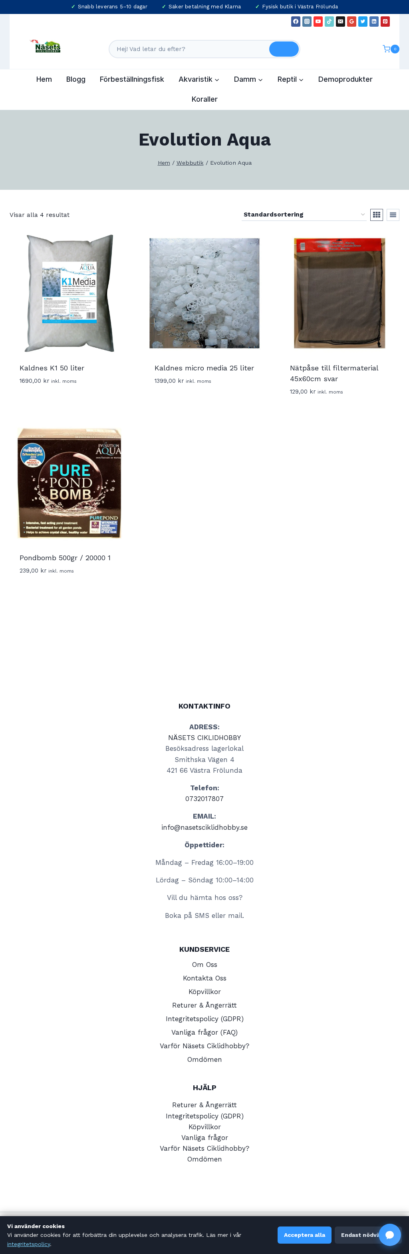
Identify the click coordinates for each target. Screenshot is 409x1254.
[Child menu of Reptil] (290, 79)
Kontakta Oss (204, 978)
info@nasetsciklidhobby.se (204, 827)
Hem (44, 79)
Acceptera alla (304, 1235)
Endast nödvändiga (368, 1235)
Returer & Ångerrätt (204, 1005)
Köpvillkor (205, 992)
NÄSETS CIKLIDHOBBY (204, 738)
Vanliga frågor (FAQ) (204, 1032)
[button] (390, 1235)
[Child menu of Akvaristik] (199, 79)
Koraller (205, 99)
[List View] (393, 215)
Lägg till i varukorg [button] (54, 404)
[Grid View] (376, 215)
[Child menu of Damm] (248, 79)
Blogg (75, 79)
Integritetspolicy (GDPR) (205, 1019)
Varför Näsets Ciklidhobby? (204, 1046)
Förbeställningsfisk (132, 79)
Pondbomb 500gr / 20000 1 (65, 557)
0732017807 (204, 799)
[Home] (164, 162)
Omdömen (204, 1059)
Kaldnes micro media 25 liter (204, 368)
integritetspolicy (28, 1244)
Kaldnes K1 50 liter (52, 368)
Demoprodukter (345, 79)
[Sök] (284, 49)
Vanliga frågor (204, 1138)
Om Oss (204, 965)
